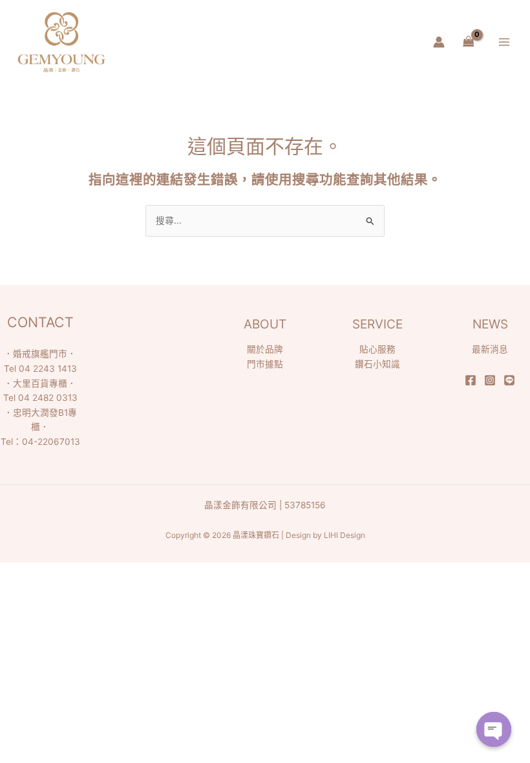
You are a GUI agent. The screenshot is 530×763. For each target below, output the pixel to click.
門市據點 (265, 364)
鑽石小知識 (377, 364)
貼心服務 (377, 349)
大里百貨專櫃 (40, 383)
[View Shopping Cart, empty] (468, 42)
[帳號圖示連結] (439, 42)
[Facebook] (470, 380)
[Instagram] (490, 380)
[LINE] (509, 380)
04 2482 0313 (48, 397)
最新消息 (490, 349)
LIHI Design (344, 535)
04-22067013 (51, 441)
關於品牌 (265, 349)
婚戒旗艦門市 (40, 354)
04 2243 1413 (48, 368)
